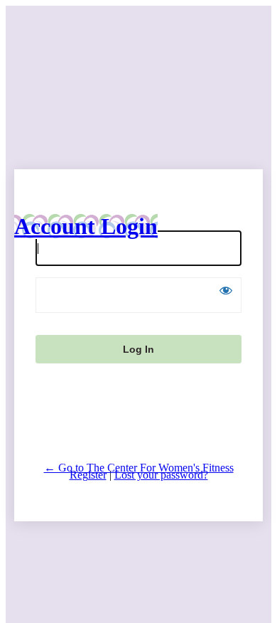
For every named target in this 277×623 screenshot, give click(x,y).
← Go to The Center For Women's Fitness (139, 468)
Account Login (86, 226)
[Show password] (225, 290)
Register (88, 475)
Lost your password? (161, 475)
